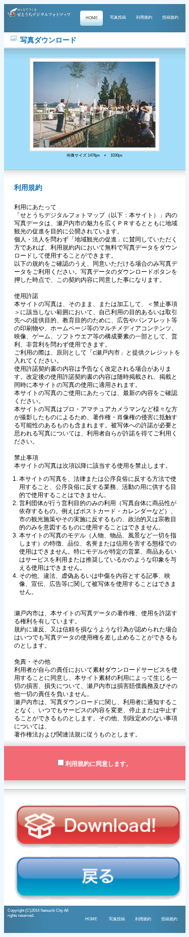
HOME (92, 18)
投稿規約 (170, 17)
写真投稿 (118, 17)
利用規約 (144, 17)
